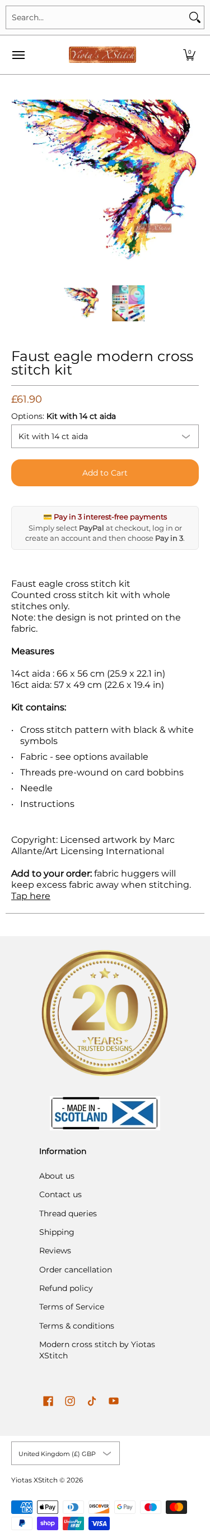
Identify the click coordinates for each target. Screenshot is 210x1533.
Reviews (55, 1250)
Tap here (30, 896)
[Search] (195, 17)
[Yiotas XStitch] (102, 55)
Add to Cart (105, 473)
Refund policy (66, 1288)
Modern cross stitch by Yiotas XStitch (97, 1350)
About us (56, 1176)
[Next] (191, 180)
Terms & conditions (76, 1326)
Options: (63, 416)
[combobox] (96, 17)
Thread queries (68, 1213)
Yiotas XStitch (34, 1480)
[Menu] (18, 54)
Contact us (60, 1194)
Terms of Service (71, 1307)
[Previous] (19, 180)
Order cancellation (75, 1270)
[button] (189, 54)
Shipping (56, 1232)
